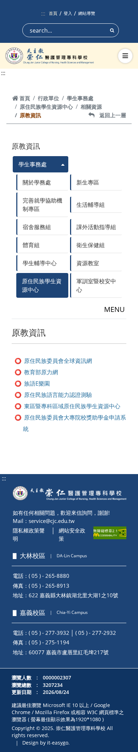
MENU (114, 309)
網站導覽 (86, 13)
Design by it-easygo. (46, 742)
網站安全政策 (72, 534)
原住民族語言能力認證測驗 (58, 395)
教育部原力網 (41, 372)
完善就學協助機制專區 (42, 204)
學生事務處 (80, 98)
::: (43, 13)
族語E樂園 (37, 383)
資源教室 (87, 263)
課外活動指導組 (96, 227)
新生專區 (87, 182)
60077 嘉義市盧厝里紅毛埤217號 (69, 652)
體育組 (31, 245)
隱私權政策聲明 (29, 534)
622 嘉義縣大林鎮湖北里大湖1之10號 (73, 595)
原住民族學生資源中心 (46, 106)
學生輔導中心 (40, 263)
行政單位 (48, 98)
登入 (68, 13)
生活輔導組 (90, 205)
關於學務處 (37, 182)
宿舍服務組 (37, 227)
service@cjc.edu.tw (52, 520)
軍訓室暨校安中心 (96, 285)
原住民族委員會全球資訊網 (58, 361)
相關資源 (91, 106)
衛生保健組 (90, 245)
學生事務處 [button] (32, 164)
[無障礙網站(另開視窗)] (109, 532)
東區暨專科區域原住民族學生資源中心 (72, 406)
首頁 (53, 13)
